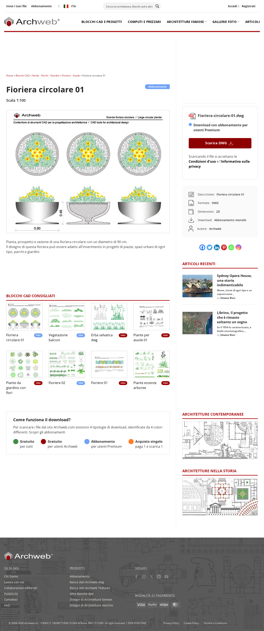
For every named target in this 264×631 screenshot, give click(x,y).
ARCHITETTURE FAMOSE (185, 22)
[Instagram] (238, 247)
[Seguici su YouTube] (166, 577)
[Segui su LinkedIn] (158, 577)
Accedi (232, 6)
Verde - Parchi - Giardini (45, 75)
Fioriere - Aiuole (71, 75)
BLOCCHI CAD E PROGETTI (101, 22)
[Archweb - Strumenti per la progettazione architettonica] (32, 21)
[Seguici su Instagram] (143, 577)
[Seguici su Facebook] (136, 577)
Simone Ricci (227, 297)
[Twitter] (209, 247)
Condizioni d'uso (202, 161)
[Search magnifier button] (157, 6)
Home (9, 75)
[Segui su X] (151, 577)
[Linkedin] (217, 247)
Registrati (248, 6)
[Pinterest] (224, 247)
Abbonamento (41, 6)
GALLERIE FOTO (224, 22)
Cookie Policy (191, 623)
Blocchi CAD (23, 75)
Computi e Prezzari (144, 22)
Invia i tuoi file (16, 6)
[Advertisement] (89, 51)
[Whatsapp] (231, 247)
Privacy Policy (171, 623)
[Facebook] (202, 247)
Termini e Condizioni (215, 623)
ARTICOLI (252, 22)
